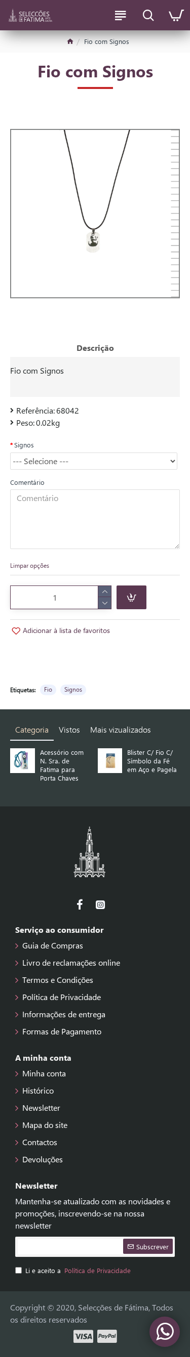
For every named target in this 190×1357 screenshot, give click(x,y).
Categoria (32, 729)
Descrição (95, 347)
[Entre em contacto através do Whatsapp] (164, 1332)
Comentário (27, 482)
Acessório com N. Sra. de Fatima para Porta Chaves (62, 765)
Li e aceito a (78, 1270)
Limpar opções (29, 565)
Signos (24, 444)
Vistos (69, 729)
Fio (48, 689)
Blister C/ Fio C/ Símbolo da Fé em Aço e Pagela (152, 761)
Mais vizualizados (120, 729)
